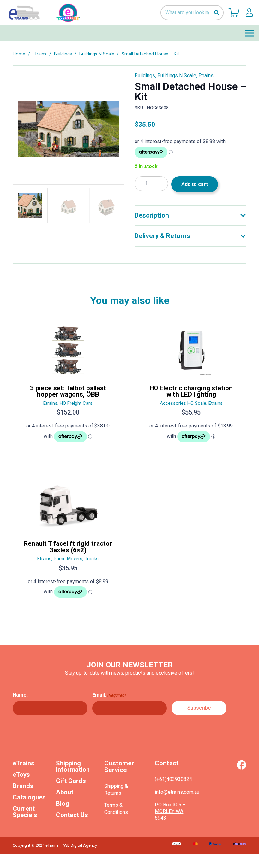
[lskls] (249, 12)
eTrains (23, 763)
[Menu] (249, 33)
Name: (20, 695)
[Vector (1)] (241, 765)
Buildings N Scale (96, 54)
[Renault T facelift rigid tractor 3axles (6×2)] (68, 541)
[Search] (216, 13)
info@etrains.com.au (177, 792)
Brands (23, 786)
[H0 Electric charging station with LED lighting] (191, 386)
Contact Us (72, 815)
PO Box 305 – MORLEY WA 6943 (170, 811)
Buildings (63, 54)
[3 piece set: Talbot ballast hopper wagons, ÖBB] (68, 386)
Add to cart (194, 184)
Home (19, 54)
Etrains (39, 54)
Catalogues (29, 797)
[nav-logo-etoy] (43, 13)
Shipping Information (73, 766)
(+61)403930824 (173, 779)
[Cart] (234, 12)
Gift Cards (71, 781)
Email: (109, 695)
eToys (21, 774)
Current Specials (25, 812)
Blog (62, 803)
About (64, 792)
